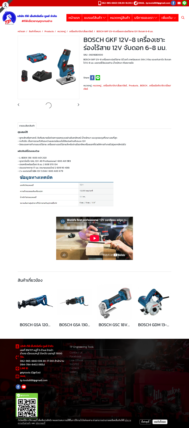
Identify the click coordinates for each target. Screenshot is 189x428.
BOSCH (144, 85)
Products (134, 85)
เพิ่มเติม (167, 17)
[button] (183, 17)
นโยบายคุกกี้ (40, 423)
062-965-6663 (109, 3)
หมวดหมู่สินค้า (120, 17)
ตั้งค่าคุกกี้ (145, 422)
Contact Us (76, 352)
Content (74, 368)
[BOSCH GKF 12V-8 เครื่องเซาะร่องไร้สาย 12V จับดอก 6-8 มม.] (48, 67)
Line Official (76, 360)
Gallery (74, 372)
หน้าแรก (74, 17)
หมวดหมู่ (97, 85)
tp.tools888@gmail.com (158, 3)
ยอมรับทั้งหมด (160, 422)
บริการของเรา (144, 17)
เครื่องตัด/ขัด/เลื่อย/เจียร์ (115, 85)
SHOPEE (74, 364)
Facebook (75, 356)
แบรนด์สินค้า (93, 17)
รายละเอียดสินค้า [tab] (27, 125)
